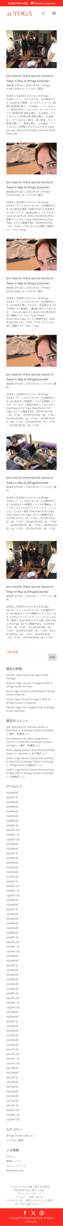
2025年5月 (12, 862)
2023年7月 (12, 965)
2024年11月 (13, 890)
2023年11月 (13, 946)
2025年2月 (12, 876)
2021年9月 (12, 1068)
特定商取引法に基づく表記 (29, 1190)
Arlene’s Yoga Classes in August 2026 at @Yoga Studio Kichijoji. (29, 684)
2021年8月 (12, 1072)
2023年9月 (12, 956)
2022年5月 (12, 1030)
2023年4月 (12, 979)
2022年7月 (12, 1021)
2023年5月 (12, 974)
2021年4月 (12, 1091)
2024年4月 (12, 923)
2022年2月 (12, 1044)
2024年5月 (12, 918)
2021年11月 (13, 1058)
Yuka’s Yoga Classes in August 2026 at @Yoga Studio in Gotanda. (28, 701)
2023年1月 (12, 993)
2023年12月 (13, 942)
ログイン (11, 1156)
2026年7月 (12, 797)
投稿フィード (13, 1161)
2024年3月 (12, 928)
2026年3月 (12, 816)
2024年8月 (12, 904)
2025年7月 (12, 853)
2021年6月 (12, 1082)
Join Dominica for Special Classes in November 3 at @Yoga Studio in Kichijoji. (30, 728)
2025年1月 (12, 881)
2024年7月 (12, 909)
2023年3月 (12, 984)
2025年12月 (13, 830)
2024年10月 (13, 895)
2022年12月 (13, 998)
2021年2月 (12, 1100)
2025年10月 (13, 839)
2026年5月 (12, 806)
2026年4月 (12, 811)
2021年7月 (12, 1077)
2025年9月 (12, 844)
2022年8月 (12, 1016)
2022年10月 (13, 1007)
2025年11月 (13, 834)
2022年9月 (12, 1012)
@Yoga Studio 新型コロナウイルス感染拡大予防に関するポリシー (30, 1202)
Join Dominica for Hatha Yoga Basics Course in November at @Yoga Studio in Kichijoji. (29, 742)
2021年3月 (12, 1096)
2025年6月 (12, 858)
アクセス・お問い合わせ (29, 1197)
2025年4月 (12, 867)
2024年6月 (12, 914)
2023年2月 (12, 988)
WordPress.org (14, 1170)
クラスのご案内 (34, 88)
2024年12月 (13, 886)
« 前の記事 (12, 651)
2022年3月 (12, 1040)
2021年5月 (12, 1086)
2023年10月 (13, 951)
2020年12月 (13, 1110)
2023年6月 (12, 970)
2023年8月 (12, 960)
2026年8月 (12, 792)
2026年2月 (12, 820)
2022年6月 (12, 1026)
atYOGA (18, 85)
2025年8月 (12, 848)
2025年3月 (12, 872)
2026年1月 (12, 825)
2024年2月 (12, 932)
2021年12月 (13, 1054)
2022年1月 (12, 1049)
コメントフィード (16, 1165)
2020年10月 (13, 1119)
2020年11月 (13, 1114)
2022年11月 (13, 1002)
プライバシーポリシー (29, 1193)
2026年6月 (12, 802)
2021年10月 (13, 1063)
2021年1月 (12, 1105)
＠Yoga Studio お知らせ (19, 1135)
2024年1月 (12, 937)
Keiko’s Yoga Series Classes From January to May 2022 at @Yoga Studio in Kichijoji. (30, 759)
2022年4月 (12, 1035)
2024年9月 (12, 900)
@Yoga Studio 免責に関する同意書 (29, 1186)
